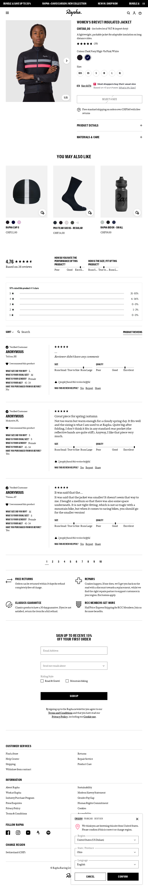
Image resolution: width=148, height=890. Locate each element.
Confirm (123, 876)
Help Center (12, 758)
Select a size (109, 99)
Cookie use (90, 716)
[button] (47, 562)
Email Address (50, 650)
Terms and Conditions (60, 712)
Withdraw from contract (18, 769)
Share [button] (98, 388)
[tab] (132, 333)
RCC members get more (100, 602)
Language (83, 860)
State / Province (86, 848)
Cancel (90, 876)
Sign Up (74, 695)
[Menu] (7, 13)
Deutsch (98, 818)
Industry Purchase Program (20, 797)
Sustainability (85, 787)
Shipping (11, 764)
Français (88, 818)
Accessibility (84, 813)
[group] (29, 262)
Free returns (24, 579)
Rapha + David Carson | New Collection (64, 3)
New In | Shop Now (108, 3)
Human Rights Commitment (93, 803)
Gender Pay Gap (86, 797)
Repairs (90, 579)
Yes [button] (82, 388)
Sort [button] (9, 331)
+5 (77, 222)
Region (81, 836)
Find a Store (12, 753)
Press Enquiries (14, 803)
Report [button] (89, 388)
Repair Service (85, 758)
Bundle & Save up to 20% (17, 3)
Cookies (82, 808)
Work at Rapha (13, 792)
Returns (82, 753)
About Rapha (12, 787)
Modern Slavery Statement (92, 792)
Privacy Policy (60, 716)
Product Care (85, 764)
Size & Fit (86, 85)
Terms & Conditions (16, 813)
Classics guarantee (28, 602)
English (78, 818)
